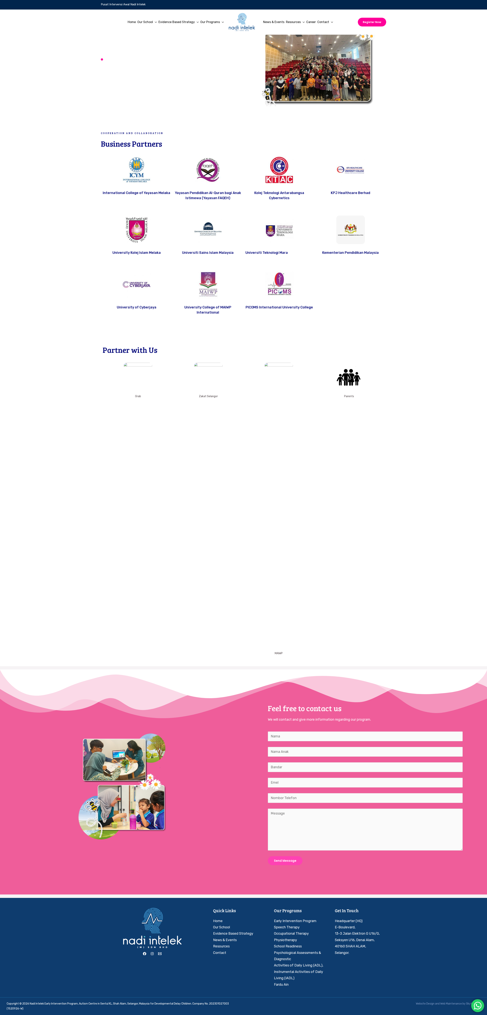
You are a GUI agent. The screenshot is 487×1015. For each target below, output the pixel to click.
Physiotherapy (285, 940)
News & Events (225, 940)
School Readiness (288, 946)
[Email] (160, 953)
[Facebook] (144, 953)
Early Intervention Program (295, 921)
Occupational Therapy (291, 933)
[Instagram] (152, 953)
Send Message (285, 861)
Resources (221, 946)
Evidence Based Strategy (233, 933)
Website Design (425, 1003)
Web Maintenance (451, 1003)
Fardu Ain (281, 984)
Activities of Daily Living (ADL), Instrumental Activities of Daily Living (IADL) (298, 971)
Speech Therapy (287, 927)
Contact (219, 953)
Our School (221, 927)
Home (218, 921)
